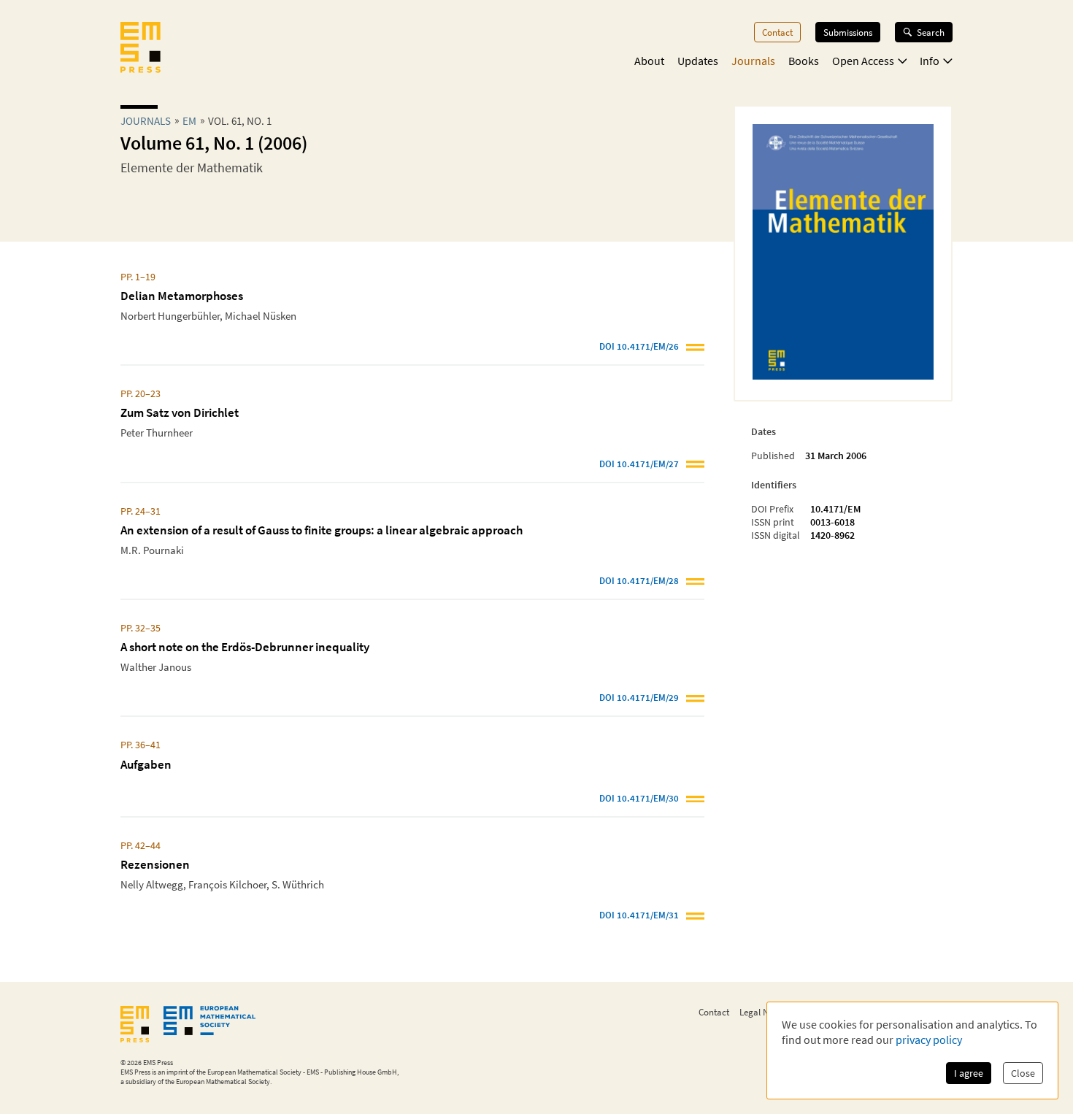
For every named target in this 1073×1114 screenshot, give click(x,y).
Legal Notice (763, 1012)
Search (931, 32)
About (649, 60)
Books (803, 60)
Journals (753, 60)
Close (1023, 1073)
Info (929, 60)
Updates (697, 60)
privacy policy (929, 1039)
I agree (968, 1073)
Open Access (863, 60)
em (189, 121)
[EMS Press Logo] (140, 49)
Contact (777, 32)
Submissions (847, 32)
